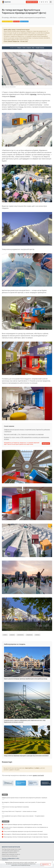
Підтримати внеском (32, 2)
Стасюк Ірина (25, 21)
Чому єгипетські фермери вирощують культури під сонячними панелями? (26, 755)
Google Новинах (40, 47)
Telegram (19, 47)
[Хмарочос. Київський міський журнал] (6, 2)
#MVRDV (5, 634)
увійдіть (37, 768)
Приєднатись (46, 443)
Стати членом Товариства (11, 41)
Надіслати (31, 4)
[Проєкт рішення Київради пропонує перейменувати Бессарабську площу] (27, 662)
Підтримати (40, 4)
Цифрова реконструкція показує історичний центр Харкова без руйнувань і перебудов (24, 797)
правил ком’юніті (38, 775)
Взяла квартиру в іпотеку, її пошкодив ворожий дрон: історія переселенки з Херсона (26, 837)
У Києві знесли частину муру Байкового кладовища (15, 806)
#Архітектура (20, 634)
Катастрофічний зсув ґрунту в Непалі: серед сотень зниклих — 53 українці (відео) (23, 816)
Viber (33, 47)
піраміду (33, 94)
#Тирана (37, 634)
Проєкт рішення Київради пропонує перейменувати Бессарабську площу (25, 678)
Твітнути (23, 4)
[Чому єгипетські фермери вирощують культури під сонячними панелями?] (27, 740)
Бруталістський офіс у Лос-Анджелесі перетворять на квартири (24, 434)
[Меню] (50, 2)
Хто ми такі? (24, 41)
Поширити (14, 4)
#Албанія (12, 634)
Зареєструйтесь (29, 768)
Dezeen (12, 96)
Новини (17, 21)
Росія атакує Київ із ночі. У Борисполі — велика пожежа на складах (19, 811)
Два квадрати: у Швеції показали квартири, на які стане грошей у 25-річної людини (23, 802)
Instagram (28, 47)
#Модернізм (29, 634)
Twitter (24, 47)
